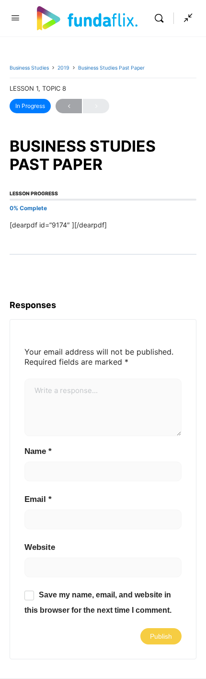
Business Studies (29, 68)
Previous (69, 106)
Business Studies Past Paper (111, 68)
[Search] (161, 18)
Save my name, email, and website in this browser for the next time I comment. (98, 602)
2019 (63, 68)
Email (38, 499)
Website (39, 547)
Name (38, 451)
